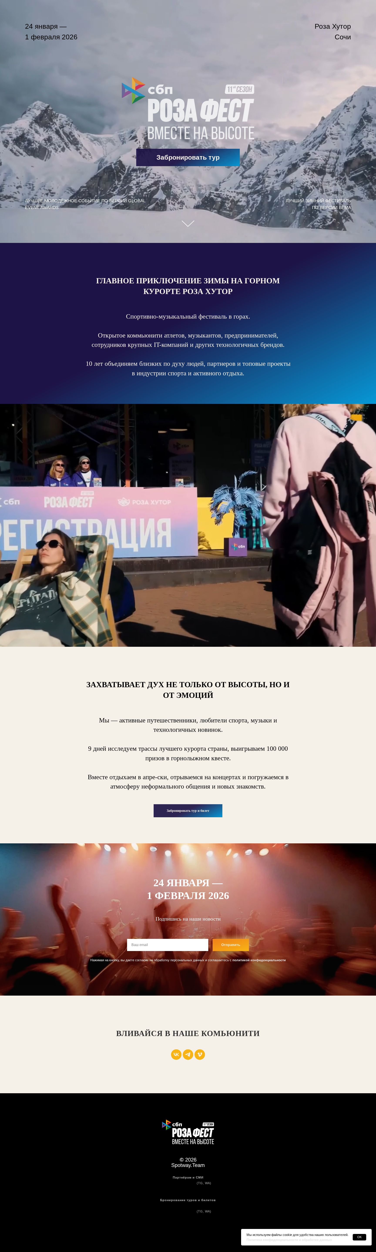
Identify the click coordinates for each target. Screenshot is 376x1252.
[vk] (176, 1054)
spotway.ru (188, 1205)
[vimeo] (200, 1054)
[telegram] (188, 1054)
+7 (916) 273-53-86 (180, 1183)
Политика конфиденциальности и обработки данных (289, 1240)
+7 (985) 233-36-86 (180, 1211)
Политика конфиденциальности (188, 1228)
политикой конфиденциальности (259, 960)
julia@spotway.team (188, 1188)
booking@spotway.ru (188, 1217)
